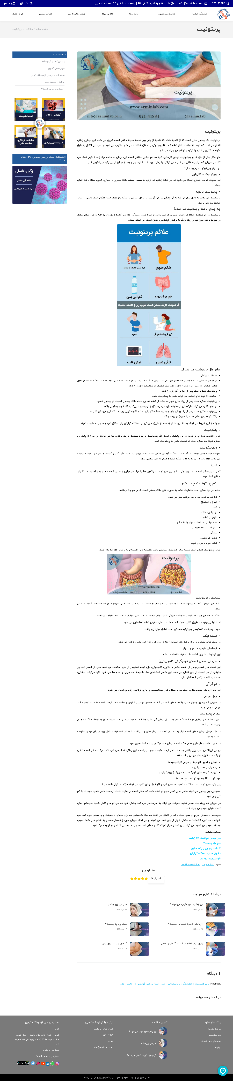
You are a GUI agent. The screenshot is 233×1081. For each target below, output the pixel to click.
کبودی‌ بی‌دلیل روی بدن (114, 943)
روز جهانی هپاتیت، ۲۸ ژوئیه (205, 838)
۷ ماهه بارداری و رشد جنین (206, 848)
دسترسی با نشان (51, 1050)
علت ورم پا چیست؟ (116, 924)
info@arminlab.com (190, 3)
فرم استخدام (215, 1035)
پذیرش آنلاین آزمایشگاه (53, 61)
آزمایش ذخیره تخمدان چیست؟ (185, 924)
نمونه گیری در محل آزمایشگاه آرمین (47, 75)
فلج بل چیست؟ (212, 843)
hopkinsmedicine (190, 864)
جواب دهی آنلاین (56, 68)
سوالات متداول (214, 1029)
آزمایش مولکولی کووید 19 (52, 89)
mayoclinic (208, 864)
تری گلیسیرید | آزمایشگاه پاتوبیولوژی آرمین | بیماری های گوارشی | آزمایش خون (164, 984)
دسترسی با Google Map (47, 1056)
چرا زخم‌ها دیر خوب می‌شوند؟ (186, 904)
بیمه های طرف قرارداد (211, 1041)
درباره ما (217, 1047)
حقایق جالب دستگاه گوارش (205, 853)
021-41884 (218, 3)
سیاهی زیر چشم (117, 904)
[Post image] (215, 909)
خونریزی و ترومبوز (210, 858)
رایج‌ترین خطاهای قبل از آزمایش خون (182, 943)
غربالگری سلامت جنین (54, 82)
